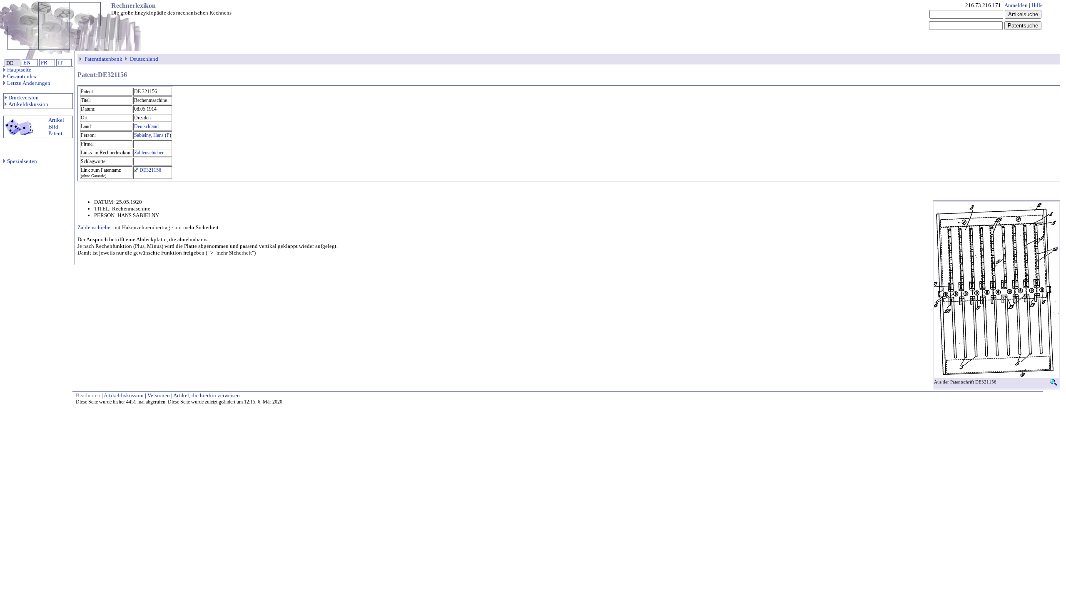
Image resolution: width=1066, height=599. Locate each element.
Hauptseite (19, 70)
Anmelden (1016, 5)
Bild (53, 127)
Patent (55, 133)
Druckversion (23, 97)
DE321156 (149, 170)
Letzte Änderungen (28, 83)
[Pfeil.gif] (81, 59)
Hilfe (1037, 5)
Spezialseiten (22, 161)
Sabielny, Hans (149, 135)
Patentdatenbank (103, 59)
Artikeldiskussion (28, 104)
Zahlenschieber (149, 153)
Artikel (56, 120)
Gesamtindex (22, 76)
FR (44, 62)
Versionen (158, 395)
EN (26, 62)
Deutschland (144, 59)
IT (60, 62)
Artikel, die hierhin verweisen (206, 395)
